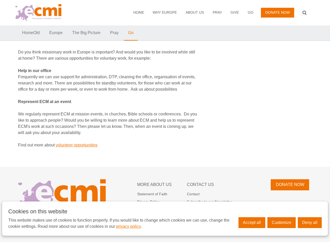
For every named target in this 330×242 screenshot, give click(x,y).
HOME (138, 12)
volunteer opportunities (76, 145)
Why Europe (165, 12)
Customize (281, 222)
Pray (217, 12)
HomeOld (31, 32)
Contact (193, 194)
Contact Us (200, 184)
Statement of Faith (152, 194)
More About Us (154, 184)
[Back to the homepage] (47, 12)
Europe (56, 32)
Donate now (277, 12)
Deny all (309, 222)
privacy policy (128, 226)
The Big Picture (86, 32)
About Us (195, 12)
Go (250, 12)
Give (234, 12)
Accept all (252, 222)
